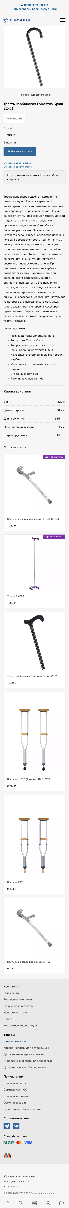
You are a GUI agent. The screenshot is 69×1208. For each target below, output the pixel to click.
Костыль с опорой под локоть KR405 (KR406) (33, 519)
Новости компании (16, 1012)
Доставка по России (34, 5)
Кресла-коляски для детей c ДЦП (26, 1048)
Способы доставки (16, 1096)
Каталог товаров (15, 1041)
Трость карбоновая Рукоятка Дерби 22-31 (32, 676)
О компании (11, 993)
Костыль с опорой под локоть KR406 (28, 962)
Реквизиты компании (18, 999)
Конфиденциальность (16, 1181)
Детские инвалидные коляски (24, 1054)
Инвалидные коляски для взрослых (28, 1061)
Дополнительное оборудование (25, 1067)
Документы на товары (18, 1006)
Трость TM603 (15, 596)
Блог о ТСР (11, 1019)
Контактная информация (20, 1025)
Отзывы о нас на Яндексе (17, 163)
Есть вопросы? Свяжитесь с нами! (34, 9)
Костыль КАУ (15, 882)
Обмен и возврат (15, 1103)
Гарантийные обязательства (22, 1109)
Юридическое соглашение (19, 1176)
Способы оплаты (15, 1083)
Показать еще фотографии (35, 94)
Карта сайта (11, 1186)
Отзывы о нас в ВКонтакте (18, 166)
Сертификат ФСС (15, 1090)
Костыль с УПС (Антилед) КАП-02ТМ (29, 779)
